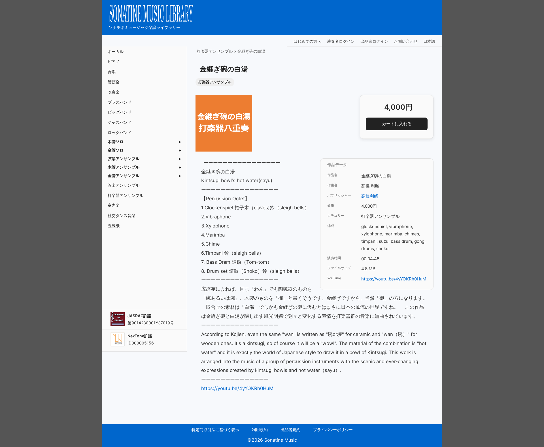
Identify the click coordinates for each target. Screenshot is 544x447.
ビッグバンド (119, 112)
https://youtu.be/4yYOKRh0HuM (393, 279)
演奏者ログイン (341, 41)
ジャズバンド (119, 122)
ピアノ (114, 61)
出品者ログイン (374, 41)
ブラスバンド (119, 102)
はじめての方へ (307, 41)
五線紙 (114, 225)
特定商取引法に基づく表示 (215, 429)
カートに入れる (397, 123)
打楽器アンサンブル (125, 195)
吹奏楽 (114, 92)
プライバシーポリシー (333, 429)
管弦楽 (114, 81)
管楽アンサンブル (123, 185)
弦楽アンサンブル (123, 158)
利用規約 (260, 429)
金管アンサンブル (123, 175)
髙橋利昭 (369, 196)
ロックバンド (119, 132)
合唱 (112, 71)
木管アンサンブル (123, 167)
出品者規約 (290, 429)
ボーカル (116, 51)
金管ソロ (116, 150)
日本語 (429, 41)
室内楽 (114, 205)
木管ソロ (116, 141)
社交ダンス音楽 (121, 215)
